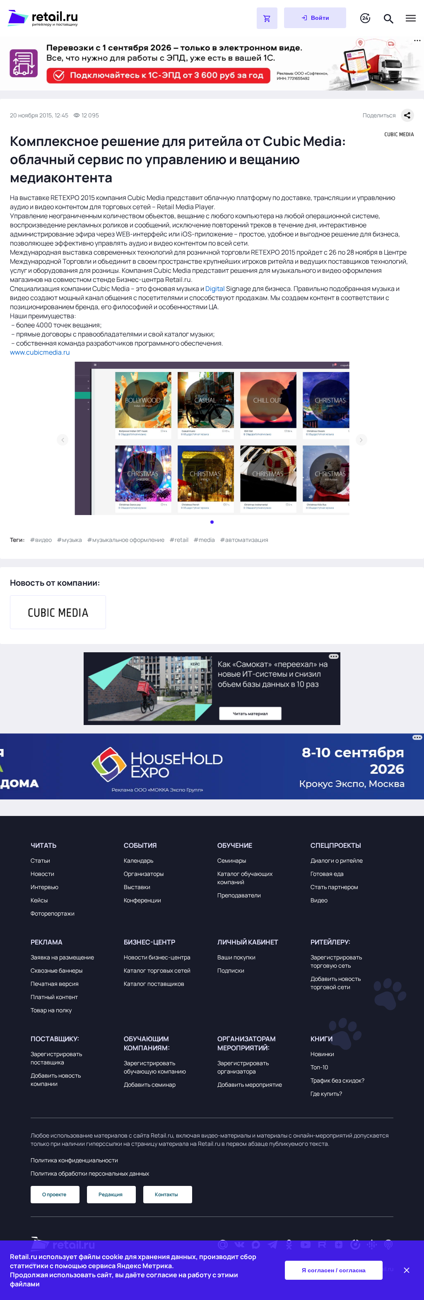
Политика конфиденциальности (74, 1160)
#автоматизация (244, 540)
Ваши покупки (236, 957)
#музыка (69, 540)
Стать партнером (334, 887)
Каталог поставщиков (154, 984)
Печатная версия (55, 984)
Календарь (138, 860)
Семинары (231, 860)
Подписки (230, 970)
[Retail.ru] (110, 18)
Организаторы (144, 874)
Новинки (322, 1054)
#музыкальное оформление (125, 540)
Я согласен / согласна (334, 1270)
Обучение (234, 845)
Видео (319, 900)
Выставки (137, 887)
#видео (41, 540)
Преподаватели (239, 895)
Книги (321, 1038)
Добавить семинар (150, 1084)
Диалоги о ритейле (337, 860)
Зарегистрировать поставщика (56, 1058)
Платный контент (54, 997)
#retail (178, 540)
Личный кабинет (247, 942)
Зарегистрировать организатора (243, 1067)
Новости (42, 874)
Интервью (44, 887)
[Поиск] (388, 18)
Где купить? (326, 1093)
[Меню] (411, 18)
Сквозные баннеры (56, 970)
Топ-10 (319, 1067)
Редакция (111, 1194)
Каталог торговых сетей (157, 970)
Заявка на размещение (62, 957)
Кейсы (39, 900)
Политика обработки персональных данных (90, 1173)
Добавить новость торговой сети (336, 983)
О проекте (54, 1194)
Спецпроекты (336, 845)
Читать (43, 845)
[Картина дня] (365, 18)
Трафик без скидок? (337, 1080)
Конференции (142, 900)
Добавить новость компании (56, 1079)
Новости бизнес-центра (157, 957)
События (140, 845)
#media (204, 540)
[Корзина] (267, 18)
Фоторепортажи (53, 913)
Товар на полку (51, 1010)
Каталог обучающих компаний (244, 878)
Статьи (40, 860)
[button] (72, 845)
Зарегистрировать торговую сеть (336, 961)
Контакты (166, 1194)
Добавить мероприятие (249, 1084)
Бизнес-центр (149, 942)
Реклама (47, 942)
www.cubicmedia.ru (40, 352)
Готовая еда (327, 874)
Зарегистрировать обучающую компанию (155, 1067)
